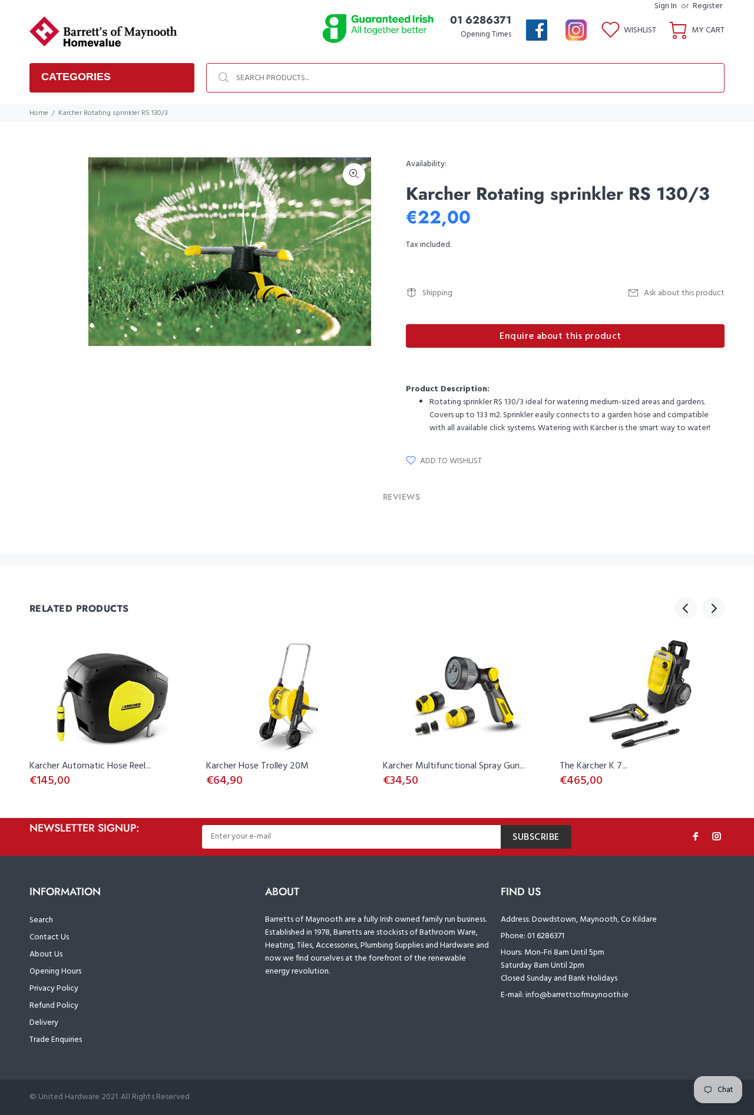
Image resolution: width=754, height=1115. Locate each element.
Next (354, 251)
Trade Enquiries (55, 1040)
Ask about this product (684, 293)
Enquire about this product (560, 336)
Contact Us (49, 937)
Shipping (437, 293)
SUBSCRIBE (536, 837)
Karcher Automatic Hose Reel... (90, 766)
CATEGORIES (76, 77)
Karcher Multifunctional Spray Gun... (454, 766)
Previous (685, 608)
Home (38, 113)
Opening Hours (55, 971)
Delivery (43, 1023)
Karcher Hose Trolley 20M (257, 766)
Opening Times (486, 34)
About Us (45, 954)
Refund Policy (53, 1005)
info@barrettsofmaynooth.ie (577, 995)
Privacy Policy (53, 988)
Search (41, 920)
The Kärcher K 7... (593, 766)
